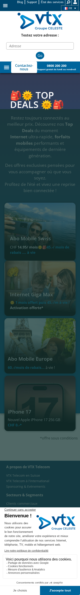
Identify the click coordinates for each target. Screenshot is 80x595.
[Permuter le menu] (6, 67)
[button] (5, 5)
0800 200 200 (56, 66)
